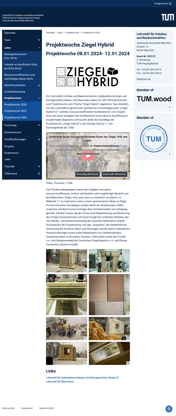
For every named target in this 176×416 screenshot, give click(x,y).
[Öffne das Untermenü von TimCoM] (39, 166)
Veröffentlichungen (15, 139)
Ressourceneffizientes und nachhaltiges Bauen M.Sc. (19, 76)
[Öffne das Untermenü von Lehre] (39, 48)
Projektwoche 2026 (15, 104)
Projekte (9, 146)
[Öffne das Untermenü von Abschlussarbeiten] (39, 85)
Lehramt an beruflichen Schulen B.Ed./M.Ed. (21, 66)
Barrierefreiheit (46, 408)
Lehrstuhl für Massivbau (60, 381)
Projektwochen (12, 98)
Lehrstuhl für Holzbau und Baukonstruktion (22, 15)
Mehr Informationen (88, 153)
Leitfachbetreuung (14, 91)
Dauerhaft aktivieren (114, 174)
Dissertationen (12, 132)
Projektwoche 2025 (15, 111)
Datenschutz (8, 408)
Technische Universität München (18, 20)
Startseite (9, 32)
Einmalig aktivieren (87, 174)
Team (7, 40)
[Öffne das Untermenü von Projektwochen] (39, 98)
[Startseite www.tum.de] (167, 17)
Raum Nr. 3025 (145, 56)
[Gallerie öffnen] (66, 260)
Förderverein (11, 152)
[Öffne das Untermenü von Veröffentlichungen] (39, 139)
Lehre (7, 47)
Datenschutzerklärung (106, 145)
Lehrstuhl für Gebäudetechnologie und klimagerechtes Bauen (81, 377)
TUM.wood (10, 173)
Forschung (10, 125)
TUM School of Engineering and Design (21, 18)
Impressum (26, 408)
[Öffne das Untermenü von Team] (39, 40)
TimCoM (9, 166)
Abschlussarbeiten (15, 85)
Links (7, 159)
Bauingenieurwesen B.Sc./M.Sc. (15, 56)
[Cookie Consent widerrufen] (169, 409)
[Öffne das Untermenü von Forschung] (39, 125)
